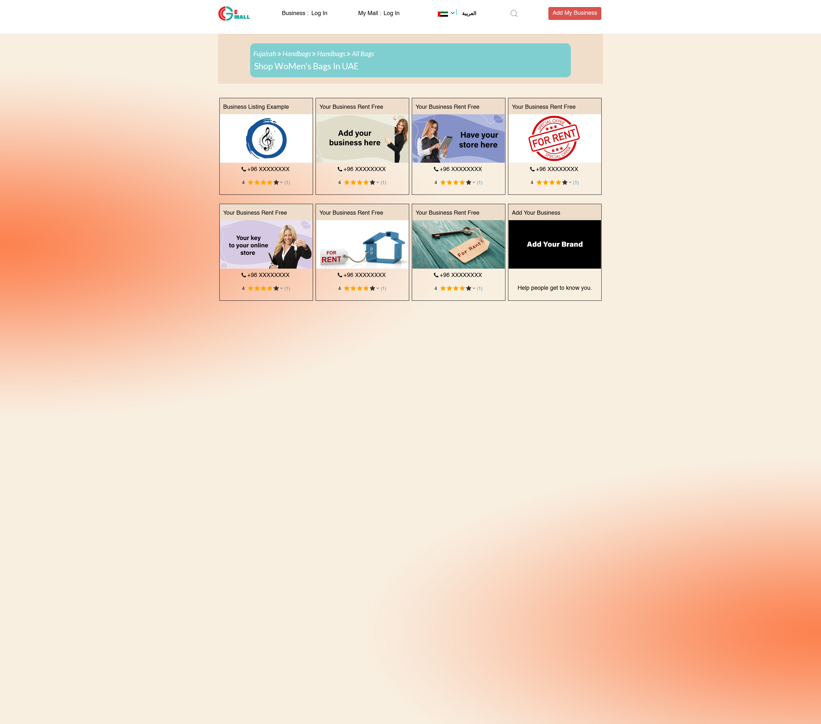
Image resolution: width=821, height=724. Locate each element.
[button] (457, 14)
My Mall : (369, 13)
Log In (319, 13)
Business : (296, 13)
